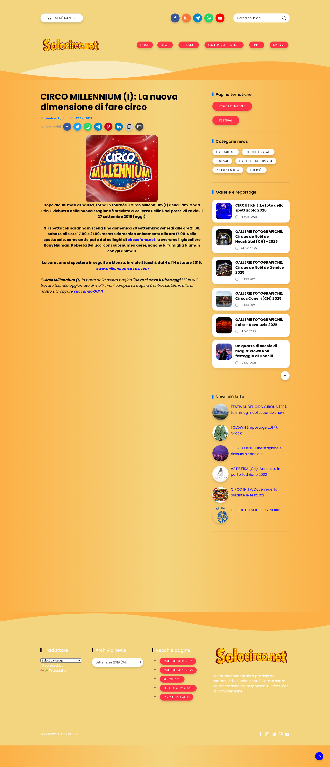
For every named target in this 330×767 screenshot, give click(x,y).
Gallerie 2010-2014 (177, 661)
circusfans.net (141, 239)
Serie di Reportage (178, 688)
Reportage (172, 679)
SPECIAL (279, 45)
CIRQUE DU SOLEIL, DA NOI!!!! (255, 510)
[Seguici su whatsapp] (208, 17)
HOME (144, 45)
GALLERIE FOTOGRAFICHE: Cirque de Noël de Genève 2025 (259, 267)
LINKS (256, 45)
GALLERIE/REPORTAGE (224, 45)
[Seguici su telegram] (197, 17)
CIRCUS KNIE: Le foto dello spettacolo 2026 (259, 208)
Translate (57, 670)
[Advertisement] (246, 566)
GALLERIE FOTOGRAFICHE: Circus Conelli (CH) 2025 (259, 296)
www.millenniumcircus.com (122, 268)
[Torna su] (319, 756)
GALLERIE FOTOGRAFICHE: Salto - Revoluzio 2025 (259, 322)
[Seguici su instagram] (186, 17)
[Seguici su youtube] (220, 17)
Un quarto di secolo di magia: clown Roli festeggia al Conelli (256, 351)
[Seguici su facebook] (175, 17)
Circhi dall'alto (176, 697)
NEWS (165, 45)
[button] (67, 127)
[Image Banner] (251, 655)
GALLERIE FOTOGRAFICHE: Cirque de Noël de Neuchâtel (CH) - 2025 (259, 236)
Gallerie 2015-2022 (178, 670)
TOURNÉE (188, 45)
